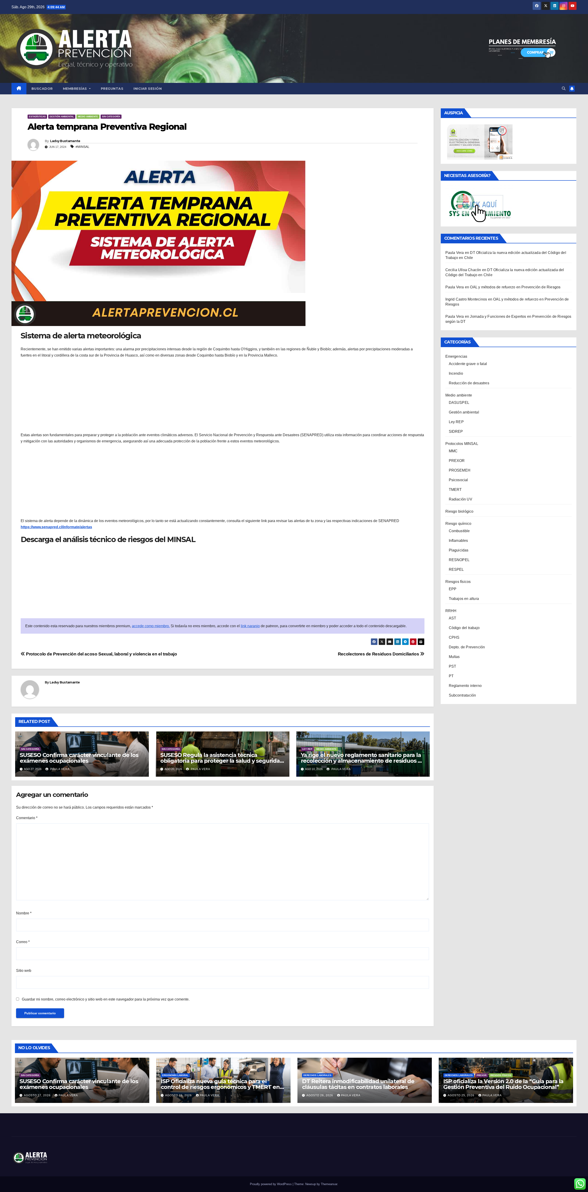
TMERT (455, 490)
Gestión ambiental (62, 116)
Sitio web (23, 971)
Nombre (23, 913)
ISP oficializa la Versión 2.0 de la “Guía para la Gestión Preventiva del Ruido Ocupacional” (503, 1084)
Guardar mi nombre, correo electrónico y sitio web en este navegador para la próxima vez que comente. (105, 999)
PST (452, 666)
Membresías (75, 89)
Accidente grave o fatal (468, 364)
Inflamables (458, 541)
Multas (454, 657)
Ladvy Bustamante (65, 141)
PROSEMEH (460, 470)
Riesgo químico (458, 524)
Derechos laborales (317, 1075)
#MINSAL (82, 147)
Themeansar (329, 1184)
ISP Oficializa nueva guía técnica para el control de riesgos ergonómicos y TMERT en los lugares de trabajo (220, 1087)
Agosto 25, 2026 (461, 1095)
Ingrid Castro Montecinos (466, 299)
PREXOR (457, 461)
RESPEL (456, 569)
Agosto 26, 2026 (179, 1095)
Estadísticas (37, 116)
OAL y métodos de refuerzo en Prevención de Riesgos (515, 287)
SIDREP (456, 431)
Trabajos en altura (464, 599)
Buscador (42, 89)
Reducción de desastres (469, 383)
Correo (23, 942)
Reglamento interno (465, 686)
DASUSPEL (459, 403)
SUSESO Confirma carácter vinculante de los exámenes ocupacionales (79, 758)
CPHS (454, 637)
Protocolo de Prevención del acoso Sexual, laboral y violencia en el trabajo (101, 654)
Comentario (26, 818)
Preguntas (112, 89)
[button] (563, 88)
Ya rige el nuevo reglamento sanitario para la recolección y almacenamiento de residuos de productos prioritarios (363, 761)
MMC (453, 451)
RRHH (451, 611)
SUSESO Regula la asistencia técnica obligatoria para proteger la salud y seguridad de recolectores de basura (221, 761)
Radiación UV (460, 499)
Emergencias (456, 356)
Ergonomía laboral (175, 1075)
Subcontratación (462, 695)
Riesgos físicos (458, 582)
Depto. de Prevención (467, 647)
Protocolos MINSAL (461, 444)
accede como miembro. (151, 626)
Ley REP (307, 749)
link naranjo (250, 626)
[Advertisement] (222, 395)
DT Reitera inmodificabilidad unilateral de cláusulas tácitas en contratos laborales (358, 1084)
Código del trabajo (464, 628)
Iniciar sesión (147, 89)
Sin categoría (111, 116)
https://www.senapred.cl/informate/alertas (56, 527)
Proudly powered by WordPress (271, 1184)
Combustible (459, 531)
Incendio (456, 373)
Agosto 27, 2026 (37, 1095)
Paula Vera (59, 769)
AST (452, 618)
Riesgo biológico (459, 511)
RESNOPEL (459, 560)
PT (451, 676)
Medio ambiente (88, 116)
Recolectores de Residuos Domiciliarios (379, 654)
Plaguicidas (459, 550)
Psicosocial (458, 480)
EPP (453, 589)
